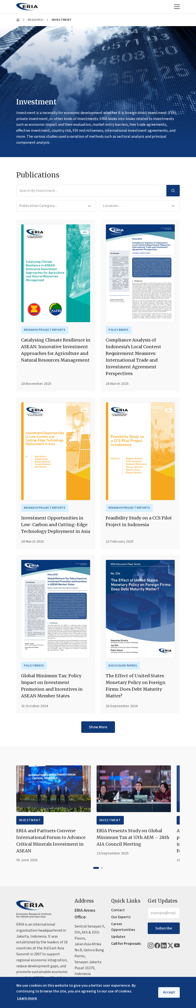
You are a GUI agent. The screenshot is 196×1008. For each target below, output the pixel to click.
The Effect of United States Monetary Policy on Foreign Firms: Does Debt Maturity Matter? (135, 686)
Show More (98, 727)
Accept (169, 992)
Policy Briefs (119, 330)
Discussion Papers (123, 666)
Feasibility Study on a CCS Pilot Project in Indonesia (139, 521)
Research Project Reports (44, 330)
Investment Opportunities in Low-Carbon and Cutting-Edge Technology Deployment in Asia (55, 524)
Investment (30, 820)
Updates (118, 936)
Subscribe (163, 928)
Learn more (27, 998)
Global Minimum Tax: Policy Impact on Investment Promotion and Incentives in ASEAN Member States (52, 686)
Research (36, 19)
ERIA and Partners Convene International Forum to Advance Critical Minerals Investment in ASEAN (51, 841)
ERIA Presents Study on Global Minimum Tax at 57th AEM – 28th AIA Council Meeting (133, 837)
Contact (118, 910)
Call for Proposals (126, 943)
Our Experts (121, 917)
